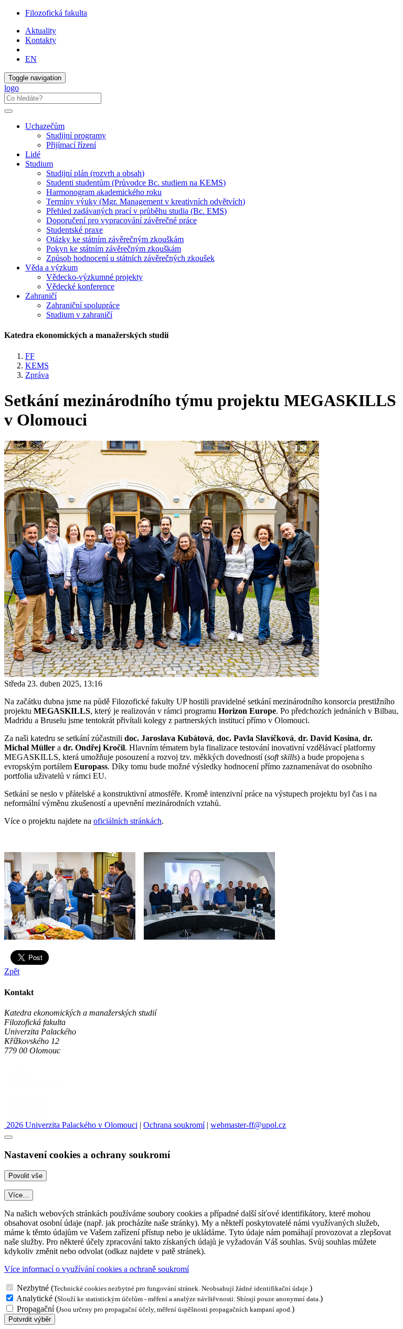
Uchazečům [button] (45, 126)
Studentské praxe (74, 229)
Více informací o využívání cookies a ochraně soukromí (96, 1269)
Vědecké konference (80, 286)
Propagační (35, 1308)
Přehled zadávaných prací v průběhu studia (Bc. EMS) (136, 210)
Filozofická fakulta (56, 12)
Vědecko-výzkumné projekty (94, 277)
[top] (8, 1137)
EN (31, 59)
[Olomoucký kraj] (40, 1087)
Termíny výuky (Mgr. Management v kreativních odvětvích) (145, 201)
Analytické (34, 1298)
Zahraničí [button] (41, 295)
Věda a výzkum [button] (51, 267)
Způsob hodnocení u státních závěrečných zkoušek (130, 258)
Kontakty (40, 40)
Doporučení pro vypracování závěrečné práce (121, 220)
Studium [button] (39, 163)
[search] (8, 111)
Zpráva (37, 375)
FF (30, 356)
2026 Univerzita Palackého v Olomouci (70, 1124)
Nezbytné (33, 1287)
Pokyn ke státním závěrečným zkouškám (113, 248)
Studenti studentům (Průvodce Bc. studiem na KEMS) (136, 182)
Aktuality (40, 30)
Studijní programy (76, 135)
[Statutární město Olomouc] (28, 1115)
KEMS (37, 365)
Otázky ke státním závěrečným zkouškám (115, 239)
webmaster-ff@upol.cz (248, 1124)
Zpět (11, 971)
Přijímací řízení (71, 144)
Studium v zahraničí (79, 314)
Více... (18, 1195)
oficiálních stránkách (127, 820)
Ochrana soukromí (174, 1124)
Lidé (32, 154)
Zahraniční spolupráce (83, 305)
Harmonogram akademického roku (104, 192)
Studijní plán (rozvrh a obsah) (95, 173)
